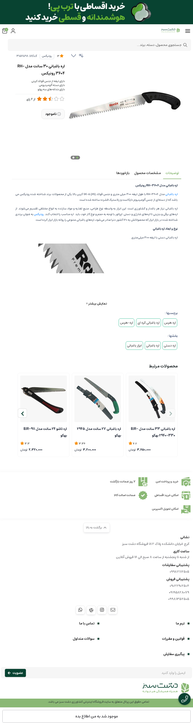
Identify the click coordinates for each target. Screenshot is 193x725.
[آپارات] (91, 610)
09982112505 (179, 571)
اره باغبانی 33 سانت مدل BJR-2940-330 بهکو (153, 431)
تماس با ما (86, 623)
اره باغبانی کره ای (148, 323)
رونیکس (47, 55)
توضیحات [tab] (172, 173)
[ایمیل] (112, 610)
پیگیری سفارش (174, 654)
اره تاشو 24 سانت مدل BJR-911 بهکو (45, 431)
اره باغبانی (171, 194)
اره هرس (170, 323)
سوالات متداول (83, 638)
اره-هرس (126, 323)
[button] (22, 413)
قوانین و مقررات (173, 638)
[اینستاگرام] (102, 610)
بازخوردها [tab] (122, 173)
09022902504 (179, 586)
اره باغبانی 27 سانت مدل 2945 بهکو (99, 431)
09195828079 (179, 592)
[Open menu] (187, 31)
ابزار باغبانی (134, 345)
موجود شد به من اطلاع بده (96, 716)
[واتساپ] (80, 610)
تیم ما (180, 623)
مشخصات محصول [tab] (147, 173)
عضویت (17, 673)
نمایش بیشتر (97, 303)
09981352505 (178, 599)
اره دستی (170, 345)
